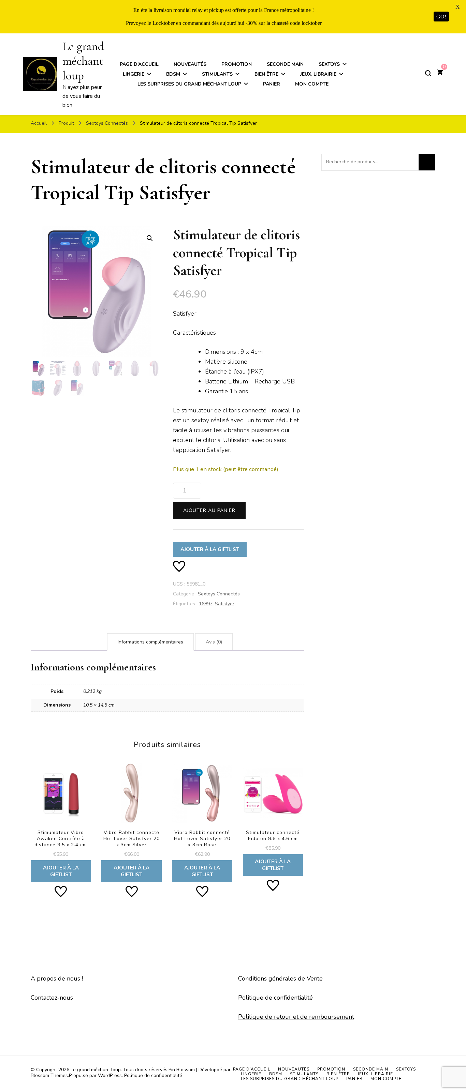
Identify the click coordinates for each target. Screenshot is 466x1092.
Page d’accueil (139, 64)
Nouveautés (190, 64)
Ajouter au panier (209, 510)
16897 (206, 604)
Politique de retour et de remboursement (296, 1017)
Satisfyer (224, 604)
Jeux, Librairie (318, 74)
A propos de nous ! (57, 978)
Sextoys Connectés (219, 594)
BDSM (173, 74)
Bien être (266, 74)
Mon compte (312, 84)
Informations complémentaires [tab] (150, 642)
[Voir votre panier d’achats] (440, 73)
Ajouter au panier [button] (61, 819)
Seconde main (285, 64)
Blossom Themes (49, 1075)
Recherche (427, 162)
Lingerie (133, 74)
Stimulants (217, 74)
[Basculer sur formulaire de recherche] (428, 73)
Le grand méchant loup (83, 61)
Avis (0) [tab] (214, 642)
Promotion (236, 64)
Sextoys (329, 64)
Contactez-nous (52, 998)
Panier (271, 84)
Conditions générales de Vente (280, 978)
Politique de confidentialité (275, 998)
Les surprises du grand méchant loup (189, 84)
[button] (150, 238)
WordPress (110, 1075)
